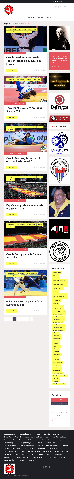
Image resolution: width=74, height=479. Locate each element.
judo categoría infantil (58, 319)
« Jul (53, 423)
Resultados (27, 32)
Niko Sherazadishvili (58, 373)
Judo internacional (32, 273)
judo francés (56, 343)
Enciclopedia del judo (25, 434)
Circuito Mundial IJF (57, 288)
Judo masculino (11, 32)
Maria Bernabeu (57, 370)
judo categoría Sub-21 (58, 330)
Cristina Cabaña (57, 294)
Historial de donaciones (26, 460)
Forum (16, 454)
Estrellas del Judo (12, 29)
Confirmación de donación (56, 457)
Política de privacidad (22, 457)
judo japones (56, 346)
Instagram (56, 434)
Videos (54, 440)
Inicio (23, 17)
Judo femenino (32, 29)
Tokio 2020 (55, 378)
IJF (62, 306)
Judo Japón (56, 349)
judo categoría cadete (58, 316)
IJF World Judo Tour (58, 308)
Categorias (40, 17)
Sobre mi (31, 17)
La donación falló (9, 460)
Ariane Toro (17, 24)
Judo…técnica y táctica (59, 437)
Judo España (56, 332)
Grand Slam (56, 306)
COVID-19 (55, 291)
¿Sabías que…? (65, 440)
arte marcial (56, 278)
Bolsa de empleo (9, 434)
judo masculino (56, 354)
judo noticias (56, 359)
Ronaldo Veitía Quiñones (12, 53)
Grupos (49, 454)
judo (64, 311)
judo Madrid (56, 351)
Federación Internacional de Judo (59, 297)
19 (57, 415)
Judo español (22, 29)
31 (52, 421)
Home (12, 24)
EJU (64, 294)
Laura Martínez (56, 367)
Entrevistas (7, 437)
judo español (56, 335)
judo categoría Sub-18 (58, 327)
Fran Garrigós (56, 300)
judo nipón (55, 357)
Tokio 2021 (55, 381)
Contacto (49, 17)
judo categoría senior (58, 324)
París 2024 (55, 375)
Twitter (38, 434)
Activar (41, 454)
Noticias (20, 32)
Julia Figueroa (56, 365)
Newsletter (58, 454)
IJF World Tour (56, 311)
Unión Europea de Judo (58, 383)
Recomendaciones (18, 440)
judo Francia (56, 341)
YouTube (47, 434)
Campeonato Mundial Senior (58, 285)
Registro (25, 454)
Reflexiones (32, 440)
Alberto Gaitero (57, 272)
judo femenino (56, 338)
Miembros (7, 454)
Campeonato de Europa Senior (59, 281)
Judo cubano (29, 437)
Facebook (18, 437)
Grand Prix (55, 303)
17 (52, 415)
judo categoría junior (58, 322)
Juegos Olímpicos (57, 362)
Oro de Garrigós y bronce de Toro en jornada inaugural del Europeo (23, 60)
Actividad (65, 451)
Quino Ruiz (63, 375)
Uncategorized (44, 440)
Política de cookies (38, 457)
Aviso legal (7, 457)
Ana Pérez (55, 275)
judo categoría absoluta (58, 314)
